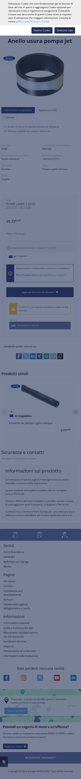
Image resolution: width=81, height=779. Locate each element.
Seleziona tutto (65, 30)
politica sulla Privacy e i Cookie (32, 21)
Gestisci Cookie (42, 30)
